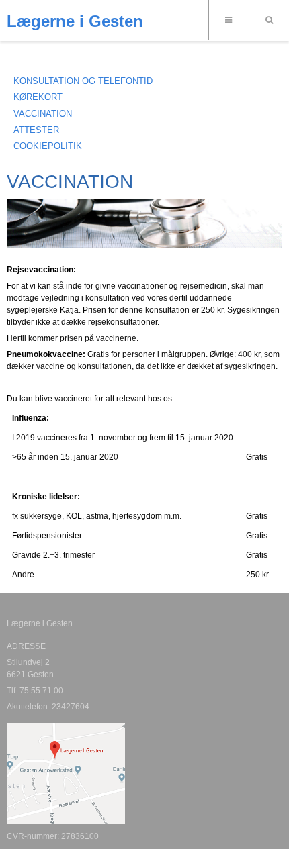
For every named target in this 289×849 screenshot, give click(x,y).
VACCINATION (42, 114)
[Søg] (269, 20)
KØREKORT (38, 97)
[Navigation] (228, 20)
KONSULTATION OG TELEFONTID (83, 81)
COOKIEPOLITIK (47, 146)
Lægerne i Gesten (75, 21)
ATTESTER (36, 130)
